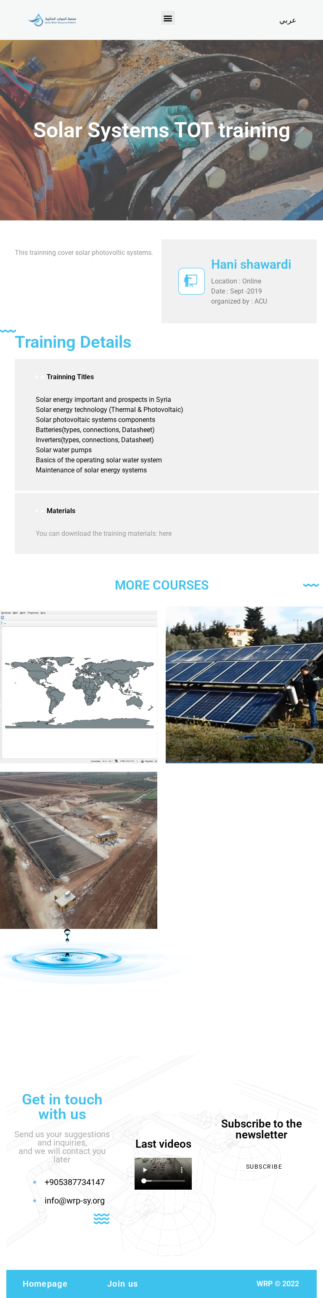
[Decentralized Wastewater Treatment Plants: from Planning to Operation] (78, 850)
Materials (61, 511)
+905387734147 (75, 1182)
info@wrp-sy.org (75, 1201)
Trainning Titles (70, 377)
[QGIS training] (78, 684)
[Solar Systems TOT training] (244, 684)
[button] (168, 18)
